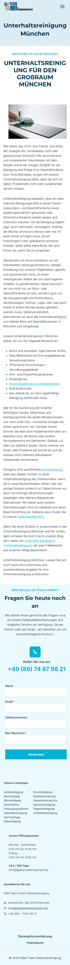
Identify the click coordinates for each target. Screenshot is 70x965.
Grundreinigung (52, 469)
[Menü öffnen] (62, 6)
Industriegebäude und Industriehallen (34, 384)
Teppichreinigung (43, 808)
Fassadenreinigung (15, 813)
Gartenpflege (12, 817)
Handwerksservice (44, 796)
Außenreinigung (13, 792)
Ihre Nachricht (16, 733)
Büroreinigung (12, 800)
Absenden (36, 754)
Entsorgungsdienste (16, 808)
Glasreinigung (12, 821)
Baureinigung (12, 796)
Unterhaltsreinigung (45, 813)
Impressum (35, 943)
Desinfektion (11, 804)
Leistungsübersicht (31, 516)
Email (10, 701)
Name (9, 686)
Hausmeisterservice (45, 800)
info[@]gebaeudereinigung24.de (28, 908)
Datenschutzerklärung (35, 936)
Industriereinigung (44, 804)
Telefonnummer (16, 717)
